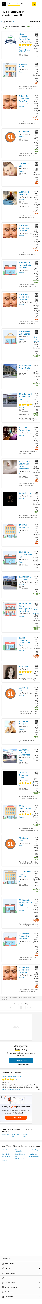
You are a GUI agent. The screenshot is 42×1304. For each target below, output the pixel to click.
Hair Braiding (33, 1150)
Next (30, 1007)
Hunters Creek (25, 1135)
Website (21, 50)
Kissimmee (15, 998)
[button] (39, 4)
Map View (9, 21)
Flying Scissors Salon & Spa (25, 36)
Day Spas (32, 433)
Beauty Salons (25, 998)
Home (3, 998)
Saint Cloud (5, 1134)
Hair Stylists (33, 1154)
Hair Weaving (6, 1156)
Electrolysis (5, 1154)
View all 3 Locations (36, 339)
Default (35, 21)
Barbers (4, 1161)
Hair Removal (23, 42)
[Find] (34, 4)
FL (8, 998)
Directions (28, 50)
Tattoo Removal (7, 1150)
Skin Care (32, 69)
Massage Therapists (18, 1150)
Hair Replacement (17, 1085)
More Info (22, 51)
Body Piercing (20, 1154)
